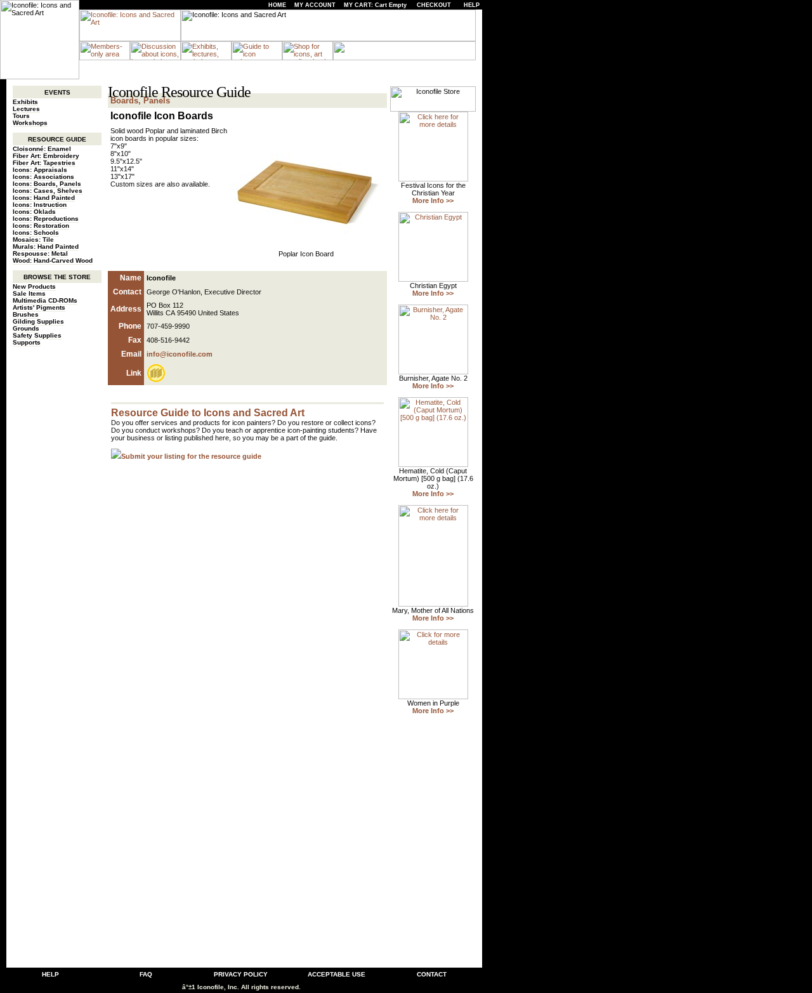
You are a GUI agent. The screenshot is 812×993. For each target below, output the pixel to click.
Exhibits (25, 101)
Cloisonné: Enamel (42, 148)
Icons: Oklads (34, 211)
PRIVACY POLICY (241, 974)
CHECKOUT (434, 5)
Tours (21, 115)
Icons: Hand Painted (44, 197)
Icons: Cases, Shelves (47, 190)
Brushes (26, 314)
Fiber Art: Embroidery (46, 155)
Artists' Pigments (39, 307)
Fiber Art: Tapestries (44, 162)
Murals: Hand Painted (46, 246)
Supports (27, 342)
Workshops (30, 122)
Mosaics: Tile (33, 239)
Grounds (26, 328)
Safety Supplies (37, 335)
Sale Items (29, 293)
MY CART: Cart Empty (375, 5)
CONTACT (432, 974)
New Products (34, 286)
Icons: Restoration (41, 225)
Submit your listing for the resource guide (191, 456)
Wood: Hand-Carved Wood (53, 260)
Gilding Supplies (38, 321)
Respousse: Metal (40, 253)
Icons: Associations (43, 176)
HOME (277, 5)
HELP (472, 5)
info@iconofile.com (180, 354)
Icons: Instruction (40, 204)
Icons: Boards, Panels (47, 183)
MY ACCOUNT (315, 5)
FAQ (146, 974)
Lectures (26, 108)
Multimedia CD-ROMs (45, 300)
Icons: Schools (36, 232)
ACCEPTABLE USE (336, 974)
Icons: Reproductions (46, 218)
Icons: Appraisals (40, 169)
